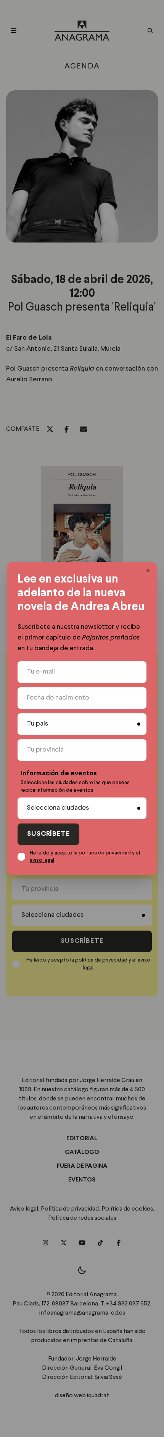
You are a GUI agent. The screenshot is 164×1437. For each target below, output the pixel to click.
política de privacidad (105, 853)
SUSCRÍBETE (48, 834)
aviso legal (42, 860)
